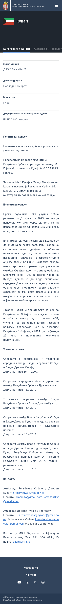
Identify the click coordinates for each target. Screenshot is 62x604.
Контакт (31, 574)
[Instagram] (43, 582)
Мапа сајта (31, 567)
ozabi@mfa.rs (21, 541)
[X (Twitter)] (27, 582)
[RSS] (35, 582)
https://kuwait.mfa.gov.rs (28, 492)
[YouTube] (19, 582)
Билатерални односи (16, 48)
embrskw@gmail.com (29, 497)
